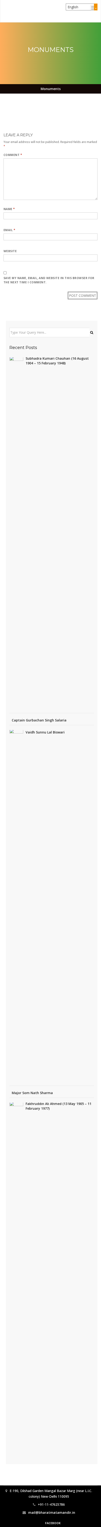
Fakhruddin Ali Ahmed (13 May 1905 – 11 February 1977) (58, 1106)
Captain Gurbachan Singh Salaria (39, 720)
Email (9, 230)
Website (10, 251)
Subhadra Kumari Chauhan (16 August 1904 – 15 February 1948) (57, 360)
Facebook (53, 1523)
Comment (13, 155)
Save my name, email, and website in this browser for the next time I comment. (49, 280)
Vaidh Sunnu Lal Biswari (45, 732)
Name (9, 209)
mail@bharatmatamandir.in (51, 1512)
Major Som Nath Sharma (32, 1093)
